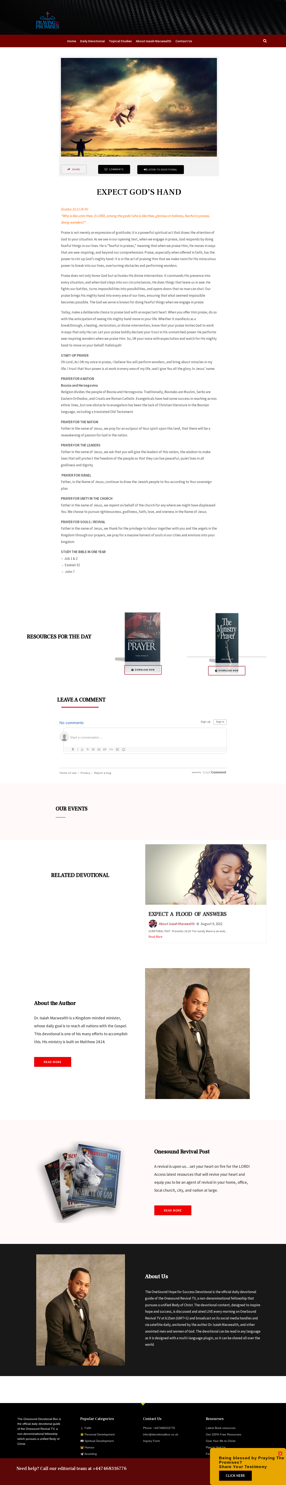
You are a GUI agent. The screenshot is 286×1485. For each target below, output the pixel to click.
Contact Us (183, 41)
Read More (155, 937)
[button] (280, 1453)
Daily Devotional (92, 41)
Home (71, 41)
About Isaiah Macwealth (153, 41)
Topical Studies (120, 41)
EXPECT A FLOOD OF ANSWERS (187, 914)
